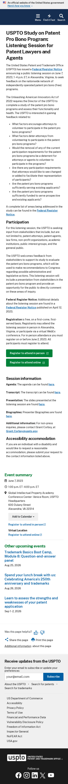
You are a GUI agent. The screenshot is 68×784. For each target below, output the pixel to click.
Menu (38, 20)
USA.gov (12, 741)
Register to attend (23, 534)
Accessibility (14, 703)
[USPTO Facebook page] (18, 777)
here (51, 384)
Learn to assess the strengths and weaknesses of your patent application (31, 602)
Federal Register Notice (47, 69)
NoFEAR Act (14, 736)
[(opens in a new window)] (26, 777)
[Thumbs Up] (36, 632)
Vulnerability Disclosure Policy (25, 722)
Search (61, 20)
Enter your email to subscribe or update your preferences (31, 669)
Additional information (18, 646)
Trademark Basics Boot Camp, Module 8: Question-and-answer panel (30, 556)
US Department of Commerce (25, 698)
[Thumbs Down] (42, 632)
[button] (16, 640)
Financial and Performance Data (26, 717)
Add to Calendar (23, 517)
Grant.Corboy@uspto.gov (22, 431)
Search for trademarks (18, 688)
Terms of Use (15, 712)
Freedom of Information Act (23, 726)
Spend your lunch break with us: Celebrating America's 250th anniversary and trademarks (30, 579)
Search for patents (42, 684)
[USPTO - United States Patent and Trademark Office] (34, 760)
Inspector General (18, 731)
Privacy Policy (15, 707)
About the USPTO (15, 684)
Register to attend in (25, 524)
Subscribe (53, 676)
